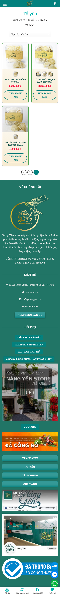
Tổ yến (31, 20)
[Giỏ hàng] (55, 3)
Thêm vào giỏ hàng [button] (15, 95)
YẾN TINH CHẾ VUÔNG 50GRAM (15, 80)
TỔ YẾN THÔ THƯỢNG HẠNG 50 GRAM (15, 143)
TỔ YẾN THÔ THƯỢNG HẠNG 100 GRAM (44, 80)
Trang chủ (19, 20)
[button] (29, 25)
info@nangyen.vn (32, 299)
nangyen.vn (32, 292)
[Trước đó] (24, 172)
